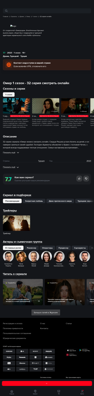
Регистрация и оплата (12, 323)
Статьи (69, 323)
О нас (42, 323)
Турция (23, 56)
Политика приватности (13, 328)
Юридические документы (14, 338)
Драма (6, 56)
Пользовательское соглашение (17, 333)
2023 (9, 53)
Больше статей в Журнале (46, 312)
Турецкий (14, 56)
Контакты (44, 328)
